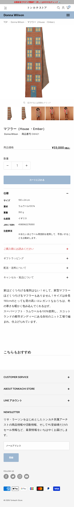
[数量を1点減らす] (7, 165)
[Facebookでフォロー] (6, 476)
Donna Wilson (14, 15)
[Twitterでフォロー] (12, 476)
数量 (6, 158)
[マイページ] (63, 8)
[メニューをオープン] (5, 8)
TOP (6, 22)
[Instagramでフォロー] (19, 476)
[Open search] (58, 8)
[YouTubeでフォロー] (26, 476)
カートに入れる (37, 179)
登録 (11, 457)
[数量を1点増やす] (26, 165)
